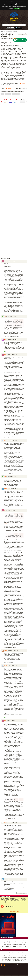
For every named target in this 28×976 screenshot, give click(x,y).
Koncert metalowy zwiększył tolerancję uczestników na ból (14, 946)
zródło (5, 523)
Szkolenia (10, 965)
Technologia (14, 38)
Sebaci (5, 650)
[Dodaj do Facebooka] (10, 102)
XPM (3, 93)
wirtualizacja (8, 93)
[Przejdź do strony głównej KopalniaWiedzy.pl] (14, 16)
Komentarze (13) (5, 258)
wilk (5, 316)
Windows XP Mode (19, 91)
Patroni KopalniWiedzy (14, 911)
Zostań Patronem (5, 896)
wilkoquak (6, 488)
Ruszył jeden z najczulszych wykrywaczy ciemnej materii (14, 942)
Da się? (5, 819)
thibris (5, 440)
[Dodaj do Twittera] (15, 102)
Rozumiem (17, 8)
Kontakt (20, 964)
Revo (5, 339)
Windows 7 (4, 91)
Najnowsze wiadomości (7, 937)
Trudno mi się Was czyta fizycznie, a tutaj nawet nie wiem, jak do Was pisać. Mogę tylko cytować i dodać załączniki (14, 960)
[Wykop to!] (5, 102)
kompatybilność (15, 93)
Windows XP (10, 91)
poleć (26, 101)
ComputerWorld (8, 88)
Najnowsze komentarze (7, 949)
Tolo (5, 261)
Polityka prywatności (12, 964)
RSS (4, 965)
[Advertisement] (14, 165)
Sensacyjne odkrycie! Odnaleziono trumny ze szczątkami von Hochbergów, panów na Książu (14, 940)
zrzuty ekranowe (22, 83)
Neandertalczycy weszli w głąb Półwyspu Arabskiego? (13, 944)
